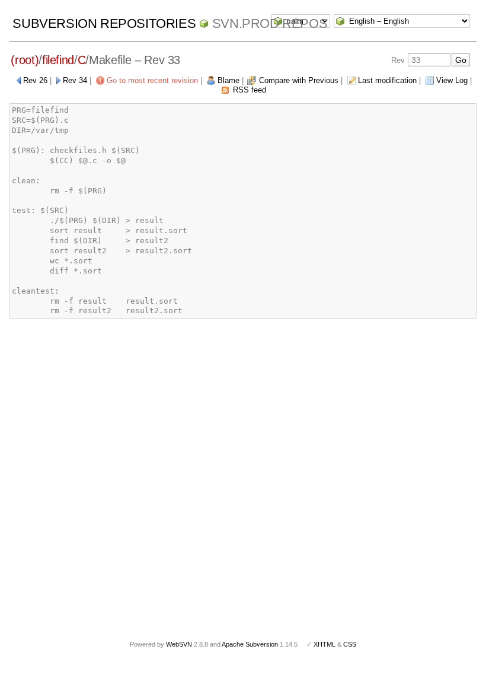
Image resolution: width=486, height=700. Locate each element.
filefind (58, 59)
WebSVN (179, 644)
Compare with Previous (298, 80)
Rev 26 (35, 80)
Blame (228, 80)
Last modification (387, 80)
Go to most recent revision (152, 80)
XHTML (324, 644)
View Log (452, 80)
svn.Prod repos (269, 23)
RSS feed (249, 89)
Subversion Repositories (104, 23)
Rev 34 (75, 80)
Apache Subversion (250, 644)
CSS (349, 644)
